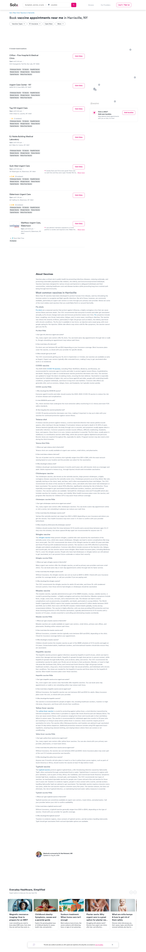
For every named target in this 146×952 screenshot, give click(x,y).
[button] (135, 77)
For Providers (105, 5)
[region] (114, 75)
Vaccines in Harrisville (27, 13)
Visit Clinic (79, 56)
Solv (10, 13)
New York (16, 13)
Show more (81, 173)
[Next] (135, 892)
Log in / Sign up (124, 5)
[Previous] (131, 892)
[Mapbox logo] (94, 103)
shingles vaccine (44, 538)
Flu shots (39, 310)
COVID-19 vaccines (53, 369)
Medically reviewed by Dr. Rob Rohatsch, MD (58, 853)
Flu (95, 315)
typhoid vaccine (44, 770)
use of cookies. (99, 945)
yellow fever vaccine (46, 711)
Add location (128, 112)
